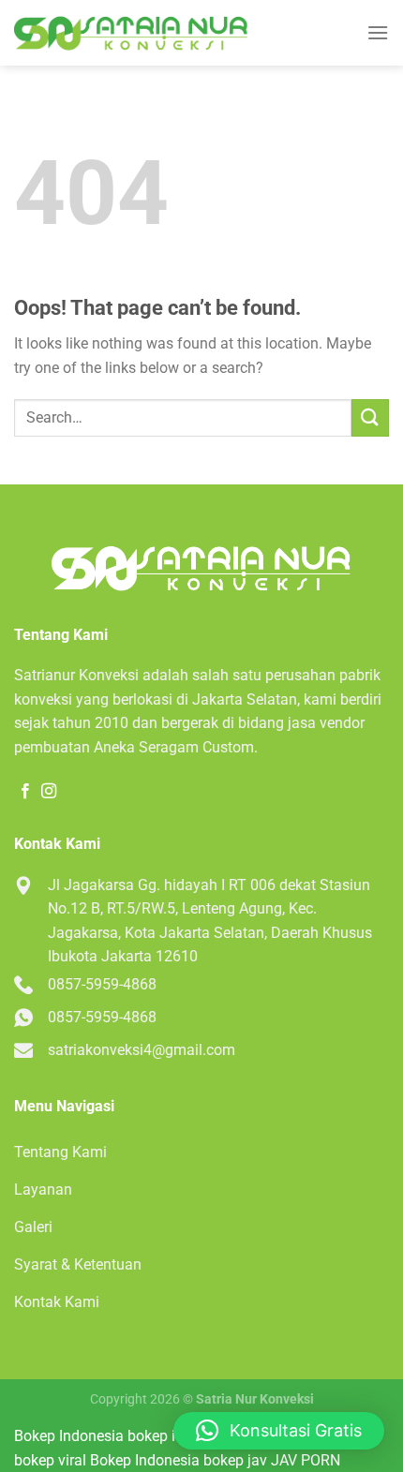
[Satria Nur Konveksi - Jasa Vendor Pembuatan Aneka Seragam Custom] (131, 33)
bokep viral (50, 1460)
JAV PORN (305, 1460)
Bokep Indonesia (69, 1436)
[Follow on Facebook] (25, 791)
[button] (278, 1431)
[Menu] (377, 32)
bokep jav (235, 1460)
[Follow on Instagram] (48, 791)
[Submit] (370, 417)
